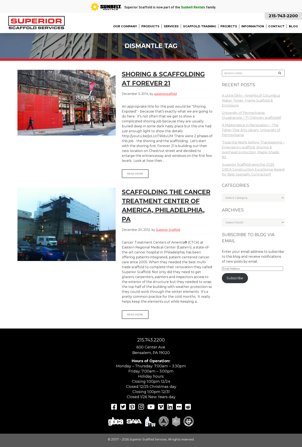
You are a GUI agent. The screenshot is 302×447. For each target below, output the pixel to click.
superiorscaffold (165, 94)
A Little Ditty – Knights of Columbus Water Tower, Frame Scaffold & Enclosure (251, 100)
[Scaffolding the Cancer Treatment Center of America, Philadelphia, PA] (66, 224)
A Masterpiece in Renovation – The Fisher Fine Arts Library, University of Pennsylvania (251, 130)
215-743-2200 (283, 15)
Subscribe (235, 278)
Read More (135, 173)
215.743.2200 (151, 340)
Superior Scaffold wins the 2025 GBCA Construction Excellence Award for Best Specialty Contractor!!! (253, 169)
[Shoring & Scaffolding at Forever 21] (66, 103)
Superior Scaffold (168, 230)
